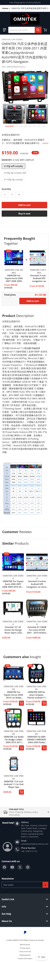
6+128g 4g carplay (13, 179)
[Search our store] (38, 30)
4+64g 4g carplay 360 (15, 172)
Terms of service (25, 951)
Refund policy (25, 944)
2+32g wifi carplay (13, 166)
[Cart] (45, 30)
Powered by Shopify (36, 940)
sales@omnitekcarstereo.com (34, 844)
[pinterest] (28, 867)
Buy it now (24, 213)
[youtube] (12, 867)
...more (44, 143)
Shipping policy (25, 955)
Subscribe (45, 885)
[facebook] (4, 867)
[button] (5, 30)
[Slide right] (46, 97)
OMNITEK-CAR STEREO (20, 940)
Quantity (6, 189)
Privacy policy (25, 948)
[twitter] (20, 867)
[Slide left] (3, 97)
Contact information (25, 958)
